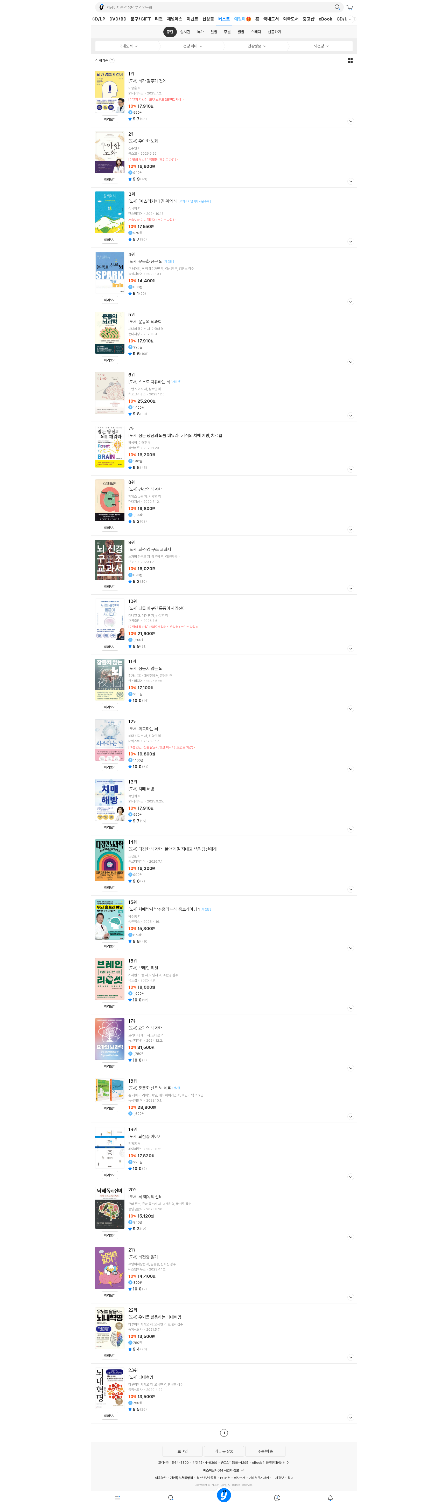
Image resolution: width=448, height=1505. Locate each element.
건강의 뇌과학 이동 (224, 505)
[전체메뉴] (118, 1498)
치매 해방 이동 (224, 805)
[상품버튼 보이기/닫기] (350, 121)
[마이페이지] (277, 1498)
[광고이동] (337, 7)
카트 (350, 8)
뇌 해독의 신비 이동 (224, 1213)
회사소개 (239, 1478)
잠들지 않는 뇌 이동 (224, 685)
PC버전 (225, 1478)
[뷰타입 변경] (351, 60)
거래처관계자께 (259, 1478)
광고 (290, 1478)
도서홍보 (278, 1478)
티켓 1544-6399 (204, 1462)
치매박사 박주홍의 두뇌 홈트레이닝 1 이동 (224, 924)
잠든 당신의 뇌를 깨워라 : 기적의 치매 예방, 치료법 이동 (224, 448)
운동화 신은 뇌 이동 (224, 278)
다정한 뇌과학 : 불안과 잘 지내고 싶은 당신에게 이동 (224, 865)
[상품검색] (171, 1498)
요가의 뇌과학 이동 (224, 1044)
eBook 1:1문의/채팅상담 (268, 1462)
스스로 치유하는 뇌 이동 (224, 395)
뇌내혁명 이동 (224, 1393)
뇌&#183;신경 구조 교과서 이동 (224, 565)
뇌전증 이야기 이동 (224, 1153)
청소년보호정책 (206, 1478)
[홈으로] (224, 1498)
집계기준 (102, 60)
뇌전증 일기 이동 (224, 1273)
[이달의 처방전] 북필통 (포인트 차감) (152, 159)
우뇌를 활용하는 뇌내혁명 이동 (224, 1333)
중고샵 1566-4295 (234, 1462)
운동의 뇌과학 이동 (224, 338)
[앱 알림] (330, 1498)
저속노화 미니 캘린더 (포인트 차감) (151, 220)
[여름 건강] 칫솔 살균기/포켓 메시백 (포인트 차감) (160, 747)
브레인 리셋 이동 (224, 984)
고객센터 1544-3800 (173, 1462)
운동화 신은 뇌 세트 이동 (224, 1098)
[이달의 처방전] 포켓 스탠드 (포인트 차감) (155, 99)
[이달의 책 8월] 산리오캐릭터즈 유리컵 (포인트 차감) (162, 627)
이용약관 (160, 1478)
